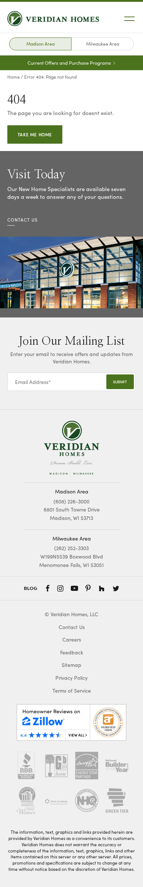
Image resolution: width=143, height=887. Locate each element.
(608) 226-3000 (71, 501)
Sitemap (71, 664)
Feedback (71, 652)
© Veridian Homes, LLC (71, 614)
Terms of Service (71, 690)
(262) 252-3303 (71, 548)
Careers (71, 639)
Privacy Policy (71, 677)
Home (13, 77)
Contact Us (72, 627)
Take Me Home (35, 134)
